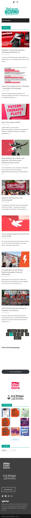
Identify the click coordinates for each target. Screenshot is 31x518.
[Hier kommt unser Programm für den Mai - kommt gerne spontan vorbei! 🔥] (6, 422)
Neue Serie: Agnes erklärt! (11, 122)
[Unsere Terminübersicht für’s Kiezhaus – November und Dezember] (15, 75)
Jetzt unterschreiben (15, 372)
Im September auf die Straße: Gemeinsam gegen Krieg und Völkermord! (12, 272)
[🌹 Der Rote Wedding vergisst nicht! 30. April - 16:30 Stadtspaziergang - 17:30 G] (15, 431)
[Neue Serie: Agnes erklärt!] (15, 111)
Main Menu (7, 20)
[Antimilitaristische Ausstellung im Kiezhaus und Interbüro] (15, 297)
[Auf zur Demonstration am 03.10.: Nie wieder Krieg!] (15, 223)
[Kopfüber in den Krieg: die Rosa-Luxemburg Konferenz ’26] (15, 39)
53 (27, 334)
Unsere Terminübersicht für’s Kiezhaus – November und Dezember (15, 87)
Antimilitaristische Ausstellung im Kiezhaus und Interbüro (14, 309)
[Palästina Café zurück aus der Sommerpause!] (15, 187)
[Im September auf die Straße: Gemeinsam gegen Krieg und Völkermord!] (15, 259)
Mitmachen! (8, 489)
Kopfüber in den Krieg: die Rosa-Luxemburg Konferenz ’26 (13, 51)
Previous (13, 331)
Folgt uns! (15, 439)
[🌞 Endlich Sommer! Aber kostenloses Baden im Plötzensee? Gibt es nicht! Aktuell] (25, 412)
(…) (5, 61)
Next (16, 338)
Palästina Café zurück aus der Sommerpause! (12, 199)
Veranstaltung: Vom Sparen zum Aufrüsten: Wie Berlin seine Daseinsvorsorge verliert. (13, 160)
